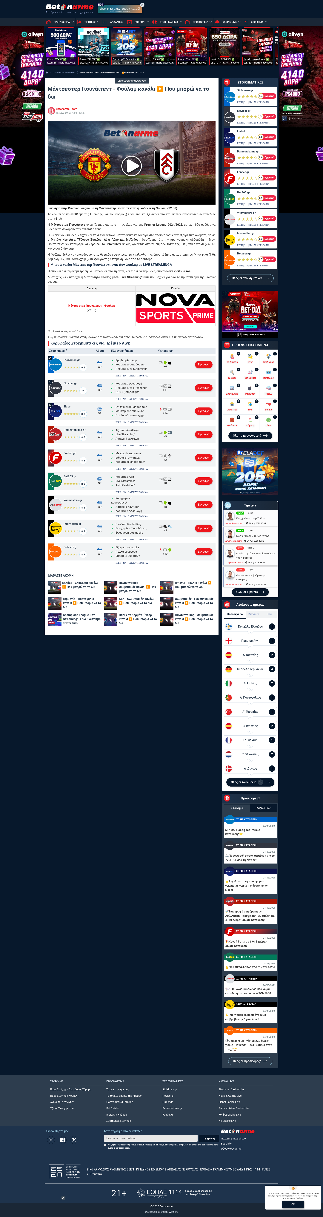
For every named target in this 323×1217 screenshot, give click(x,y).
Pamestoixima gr (74, 430)
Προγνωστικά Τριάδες (119, 1102)
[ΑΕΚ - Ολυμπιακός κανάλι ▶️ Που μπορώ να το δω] (110, 603)
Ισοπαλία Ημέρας (116, 1114)
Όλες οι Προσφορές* (247, 1061)
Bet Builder (112, 1108)
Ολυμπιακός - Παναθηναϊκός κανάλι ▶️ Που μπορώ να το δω (194, 603)
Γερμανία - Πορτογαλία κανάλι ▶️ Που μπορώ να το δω (82, 603)
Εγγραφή (204, 364)
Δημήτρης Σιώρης (233, 541)
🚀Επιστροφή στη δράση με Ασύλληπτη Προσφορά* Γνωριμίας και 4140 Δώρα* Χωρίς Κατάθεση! (250, 916)
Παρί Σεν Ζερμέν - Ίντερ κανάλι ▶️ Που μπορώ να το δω (138, 619)
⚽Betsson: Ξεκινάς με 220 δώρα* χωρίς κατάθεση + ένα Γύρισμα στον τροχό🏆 (248, 1045)
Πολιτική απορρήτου (233, 1138)
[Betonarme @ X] (74, 1140)
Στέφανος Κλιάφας (234, 562)
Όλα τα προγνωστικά (247, 435)
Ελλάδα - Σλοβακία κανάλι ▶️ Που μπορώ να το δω (80, 585)
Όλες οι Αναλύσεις (246, 782)
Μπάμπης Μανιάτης (234, 584)
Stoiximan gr (72, 360)
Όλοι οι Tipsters (247, 592)
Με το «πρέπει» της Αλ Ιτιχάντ (252, 536)
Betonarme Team (66, 109)
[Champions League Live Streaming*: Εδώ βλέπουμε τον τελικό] (54, 619)
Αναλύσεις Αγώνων (62, 1102)
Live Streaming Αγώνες (132, 80)
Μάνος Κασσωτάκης (234, 523)
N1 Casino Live (227, 1120)
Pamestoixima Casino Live (234, 1108)
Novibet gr (70, 383)
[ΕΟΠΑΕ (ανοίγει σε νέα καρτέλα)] (174, 1193)
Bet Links (226, 1143)
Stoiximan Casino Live (231, 1089)
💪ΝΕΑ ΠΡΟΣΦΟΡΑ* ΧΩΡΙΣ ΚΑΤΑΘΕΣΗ (250, 967)
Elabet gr (167, 1102)
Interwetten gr (72, 524)
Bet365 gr (70, 476)
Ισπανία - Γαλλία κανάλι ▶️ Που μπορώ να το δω (193, 585)
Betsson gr (70, 547)
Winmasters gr (73, 500)
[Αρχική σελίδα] (47, 72)
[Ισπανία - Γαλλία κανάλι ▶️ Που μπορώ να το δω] (166, 587)
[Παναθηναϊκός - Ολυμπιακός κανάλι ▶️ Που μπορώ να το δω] (110, 587)
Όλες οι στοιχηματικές (247, 278)
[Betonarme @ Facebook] (63, 1140)
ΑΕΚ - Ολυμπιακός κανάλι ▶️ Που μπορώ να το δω (136, 601)
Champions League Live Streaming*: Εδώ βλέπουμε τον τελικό (82, 619)
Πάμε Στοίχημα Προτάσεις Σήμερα (70, 1089)
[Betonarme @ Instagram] (51, 1140)
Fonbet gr (70, 453)
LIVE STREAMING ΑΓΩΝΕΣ (64, 73)
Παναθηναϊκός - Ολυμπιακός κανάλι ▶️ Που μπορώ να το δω (137, 587)
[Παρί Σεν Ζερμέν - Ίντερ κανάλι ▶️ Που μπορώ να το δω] (110, 619)
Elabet (67, 406)
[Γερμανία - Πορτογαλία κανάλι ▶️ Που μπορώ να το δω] (54, 603)
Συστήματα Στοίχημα (118, 1120)
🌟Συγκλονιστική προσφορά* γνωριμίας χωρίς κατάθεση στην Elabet (246, 886)
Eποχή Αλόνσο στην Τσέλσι (250, 518)
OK (293, 1204)
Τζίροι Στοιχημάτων (62, 1108)
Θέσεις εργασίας (231, 1148)
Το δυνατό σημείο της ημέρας (124, 1095)
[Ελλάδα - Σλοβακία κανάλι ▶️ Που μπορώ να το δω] (54, 587)
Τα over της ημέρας (117, 1089)
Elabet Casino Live (229, 1102)
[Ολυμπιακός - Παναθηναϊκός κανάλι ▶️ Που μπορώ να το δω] (166, 603)
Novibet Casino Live (230, 1095)
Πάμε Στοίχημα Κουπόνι (64, 1095)
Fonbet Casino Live (230, 1114)
